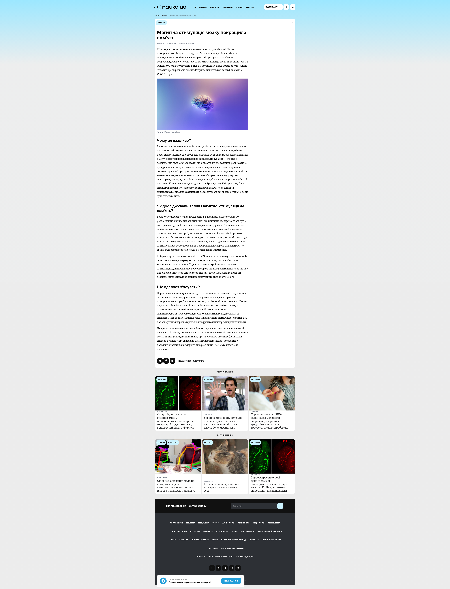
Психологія (274, 523)
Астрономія (200, 7)
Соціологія (258, 523)
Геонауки (184, 540)
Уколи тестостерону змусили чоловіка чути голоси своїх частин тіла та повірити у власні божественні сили (223, 422)
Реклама (254, 540)
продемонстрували (184, 163)
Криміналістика (200, 540)
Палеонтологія (179, 531)
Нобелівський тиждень (269, 531)
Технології (243, 523)
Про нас (201, 557)
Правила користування (220, 557)
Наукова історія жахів (232, 548)
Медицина (227, 7)
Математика (247, 531)
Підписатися (231, 581)
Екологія (195, 531)
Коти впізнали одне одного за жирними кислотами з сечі (222, 487)
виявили (185, 49)
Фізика (239, 7)
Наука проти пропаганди (234, 540)
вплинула (224, 171)
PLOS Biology (190, 43)
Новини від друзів (271, 540)
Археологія (228, 523)
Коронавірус (222, 531)
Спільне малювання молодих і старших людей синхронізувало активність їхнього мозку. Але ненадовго (176, 485)
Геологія (208, 531)
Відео (215, 540)
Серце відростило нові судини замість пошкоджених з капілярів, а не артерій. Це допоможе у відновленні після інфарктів (175, 421)
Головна (158, 15)
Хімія (173, 540)
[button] (273, 7)
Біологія (214, 7)
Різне (235, 531)
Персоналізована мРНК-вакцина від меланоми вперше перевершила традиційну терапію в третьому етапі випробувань (269, 421)
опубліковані (232, 70)
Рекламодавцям (244, 557)
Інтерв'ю (213, 548)
